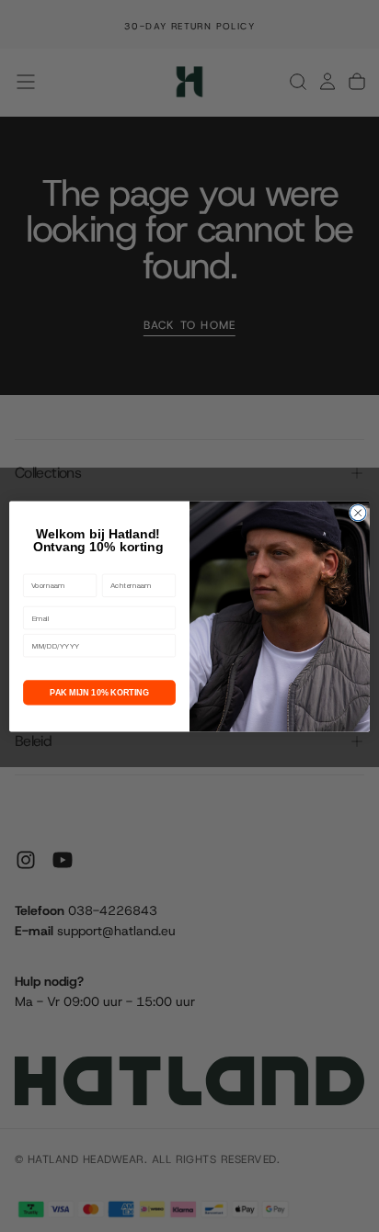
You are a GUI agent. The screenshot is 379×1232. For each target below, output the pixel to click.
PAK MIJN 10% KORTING (99, 691)
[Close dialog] (358, 512)
